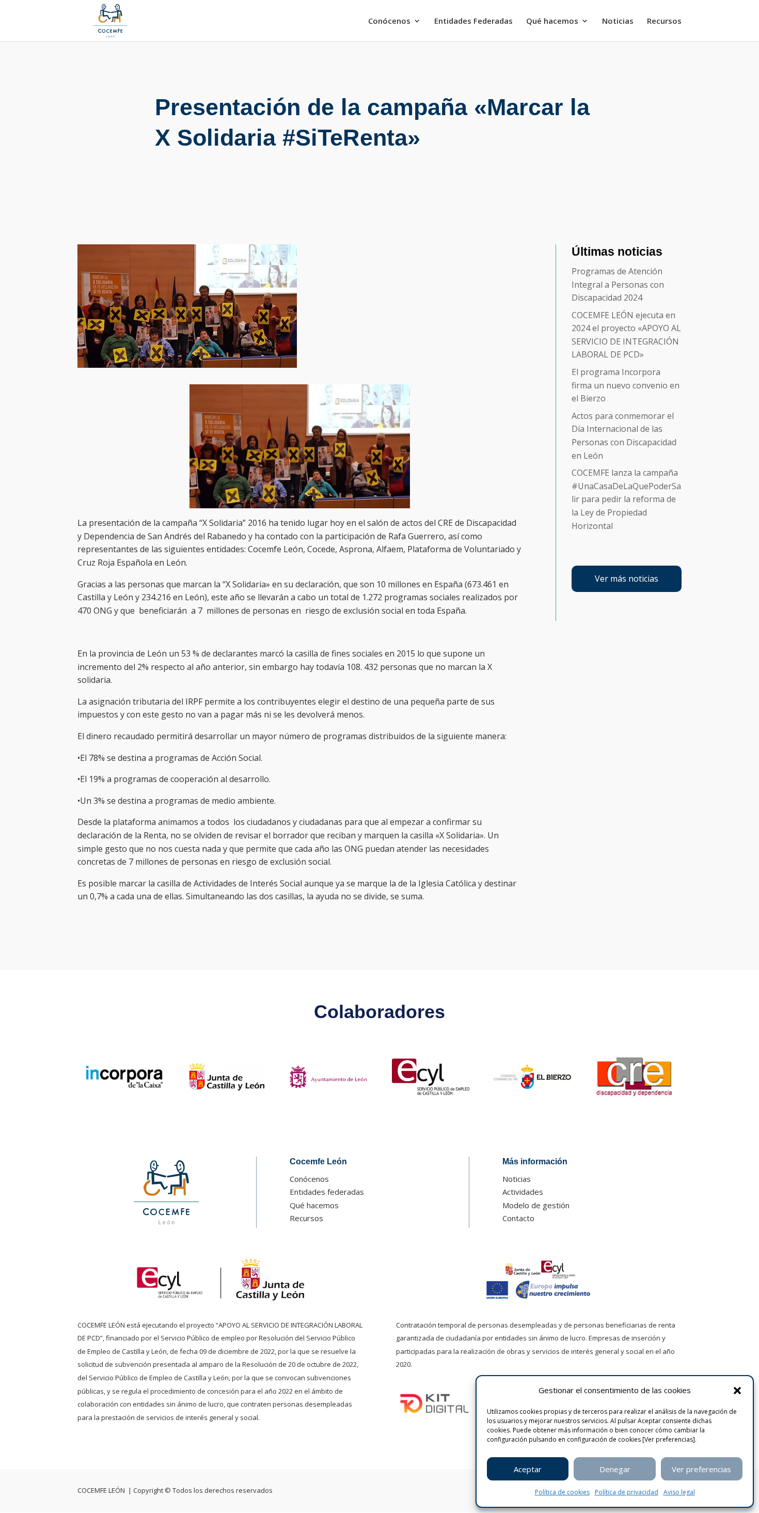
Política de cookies (562, 1492)
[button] (737, 1390)
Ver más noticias (626, 578)
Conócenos (389, 21)
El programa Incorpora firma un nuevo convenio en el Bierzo (625, 385)
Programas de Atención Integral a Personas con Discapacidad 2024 (618, 284)
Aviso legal (679, 1492)
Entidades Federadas (473, 21)
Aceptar (528, 1469)
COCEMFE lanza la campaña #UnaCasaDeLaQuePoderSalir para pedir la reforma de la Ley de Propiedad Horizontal (626, 499)
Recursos (664, 21)
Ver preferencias (701, 1469)
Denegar (614, 1469)
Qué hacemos (552, 21)
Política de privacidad (626, 1492)
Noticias (618, 21)
